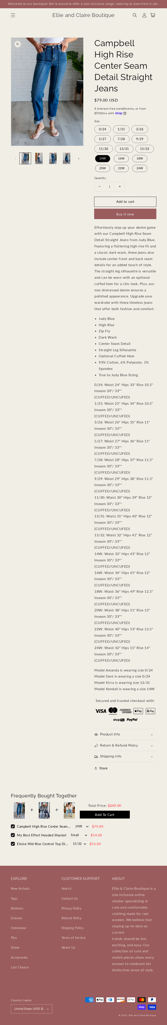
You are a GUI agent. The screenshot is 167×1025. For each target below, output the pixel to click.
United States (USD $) (28, 1008)
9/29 (140, 139)
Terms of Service (74, 937)
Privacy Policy (72, 908)
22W (121, 168)
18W (140, 158)
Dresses (16, 918)
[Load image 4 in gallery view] (67, 158)
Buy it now (125, 214)
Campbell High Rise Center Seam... (44, 826)
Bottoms (17, 908)
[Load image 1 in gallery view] (25, 158)
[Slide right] (79, 158)
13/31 (124, 149)
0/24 (102, 129)
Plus (14, 937)
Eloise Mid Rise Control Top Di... (42, 844)
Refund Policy (72, 918)
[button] (13, 15)
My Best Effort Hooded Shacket (41, 835)
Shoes (15, 947)
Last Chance (20, 967)
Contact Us (70, 898)
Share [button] (103, 768)
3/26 (140, 129)
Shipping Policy (73, 928)
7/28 (121, 139)
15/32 (144, 149)
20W (102, 168)
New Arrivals (20, 888)
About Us (68, 947)
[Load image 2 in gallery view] (39, 158)
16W (121, 158)
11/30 (103, 149)
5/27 (102, 139)
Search (67, 888)
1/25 (121, 129)
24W (140, 168)
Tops (14, 898)
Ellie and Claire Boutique (142, 1015)
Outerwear (18, 928)
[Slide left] (15, 158)
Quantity (100, 178)
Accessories (19, 957)
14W (102, 158)
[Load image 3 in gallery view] (53, 158)
